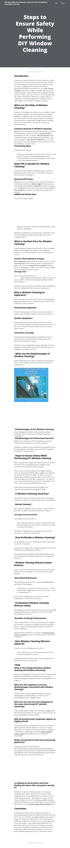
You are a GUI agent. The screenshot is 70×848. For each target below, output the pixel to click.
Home (56, 3)
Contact (63, 3)
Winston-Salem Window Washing (40, 804)
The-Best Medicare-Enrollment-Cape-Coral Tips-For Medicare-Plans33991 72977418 (26, 3)
